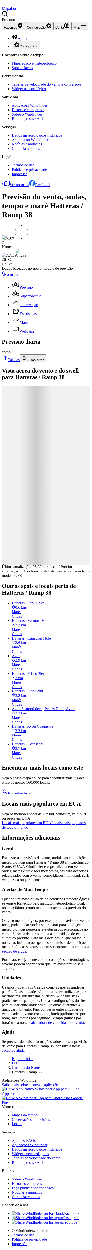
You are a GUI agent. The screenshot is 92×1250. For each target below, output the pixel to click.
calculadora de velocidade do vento (56, 1022)
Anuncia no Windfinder (30, 140)
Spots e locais (22, 68)
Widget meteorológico (29, 89)
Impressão (19, 174)
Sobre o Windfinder (27, 114)
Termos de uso (23, 165)
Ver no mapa (19, 185)
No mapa (11, 274)
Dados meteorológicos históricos (37, 135)
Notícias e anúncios (27, 144)
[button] (46, 16)
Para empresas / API (27, 119)
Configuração (29, 46)
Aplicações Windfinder (29, 105)
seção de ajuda (13, 1050)
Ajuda (22, 38)
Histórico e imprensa (28, 110)
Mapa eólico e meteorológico (34, 63)
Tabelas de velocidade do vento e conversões (46, 84)
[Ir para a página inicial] (2, 4)
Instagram (71, 1218)
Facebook (42, 185)
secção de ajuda (14, 951)
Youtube (70, 1222)
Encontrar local (19, 793)
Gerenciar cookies (26, 148)
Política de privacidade (29, 169)
